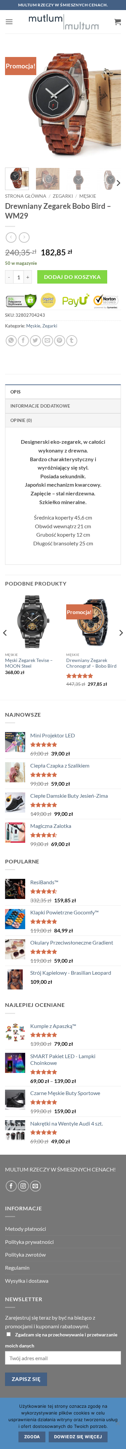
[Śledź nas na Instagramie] (23, 1186)
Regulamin (17, 1267)
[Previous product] (24, 237)
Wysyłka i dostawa (26, 1280)
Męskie (87, 196)
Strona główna (25, 196)
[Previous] (16, 104)
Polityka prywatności (29, 1242)
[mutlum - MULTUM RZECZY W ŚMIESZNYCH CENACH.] (63, 22)
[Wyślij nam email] (35, 1186)
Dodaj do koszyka (72, 277)
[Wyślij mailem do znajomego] (47, 340)
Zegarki (63, 196)
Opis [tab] (15, 392)
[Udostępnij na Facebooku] (23, 340)
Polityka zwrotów (25, 1254)
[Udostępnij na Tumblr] (71, 340)
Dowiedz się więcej (78, 1436)
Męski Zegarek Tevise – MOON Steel (29, 663)
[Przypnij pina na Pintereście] (59, 340)
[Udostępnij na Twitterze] (35, 340)
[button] (9, 21)
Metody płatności (25, 1228)
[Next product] (11, 237)
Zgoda (32, 1436)
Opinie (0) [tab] (21, 420)
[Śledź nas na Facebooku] (11, 1186)
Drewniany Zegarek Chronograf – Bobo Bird (91, 663)
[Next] (110, 104)
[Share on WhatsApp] (11, 340)
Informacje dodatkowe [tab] (40, 406)
